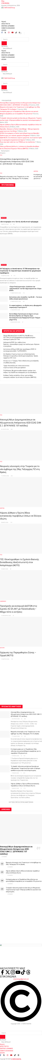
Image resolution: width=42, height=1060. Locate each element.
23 (10, 569)
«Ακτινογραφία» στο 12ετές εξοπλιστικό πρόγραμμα (19, 222)
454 (12, 429)
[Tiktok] (23, 972)
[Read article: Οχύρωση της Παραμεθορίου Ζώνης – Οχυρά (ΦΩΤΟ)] (21, 632)
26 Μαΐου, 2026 (4, 522)
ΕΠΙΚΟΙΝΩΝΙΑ (5, 3)
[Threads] (28, 972)
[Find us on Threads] (19, 33)
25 (22, 309)
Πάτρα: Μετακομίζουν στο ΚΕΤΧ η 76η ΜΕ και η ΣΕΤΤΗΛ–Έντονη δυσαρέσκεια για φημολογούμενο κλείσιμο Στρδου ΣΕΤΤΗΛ (19, 337)
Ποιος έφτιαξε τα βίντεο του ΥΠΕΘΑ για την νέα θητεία (17, 142)
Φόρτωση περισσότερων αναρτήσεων (21, 802)
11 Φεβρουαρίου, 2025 (15, 293)
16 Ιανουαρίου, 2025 (15, 322)
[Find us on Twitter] (5, 32)
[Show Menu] (2, 76)
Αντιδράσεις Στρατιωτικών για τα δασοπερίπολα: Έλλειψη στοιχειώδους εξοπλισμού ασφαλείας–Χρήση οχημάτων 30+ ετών (20, 356)
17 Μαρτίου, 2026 (5, 659)
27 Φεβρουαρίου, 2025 (15, 301)
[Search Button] (2, 36)
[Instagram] (12, 972)
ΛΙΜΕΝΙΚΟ (3, 601)
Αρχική (3, 21)
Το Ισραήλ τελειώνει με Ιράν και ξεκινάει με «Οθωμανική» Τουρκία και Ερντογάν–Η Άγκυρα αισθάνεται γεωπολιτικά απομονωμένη (25, 768)
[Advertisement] (21, 683)
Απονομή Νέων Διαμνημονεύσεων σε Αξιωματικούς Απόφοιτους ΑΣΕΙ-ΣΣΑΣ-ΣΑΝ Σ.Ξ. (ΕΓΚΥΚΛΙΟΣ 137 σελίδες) (17, 161)
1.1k (11, 522)
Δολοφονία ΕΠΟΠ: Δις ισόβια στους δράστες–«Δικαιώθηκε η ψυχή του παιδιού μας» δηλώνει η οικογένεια (21, 344)
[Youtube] (18, 972)
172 (12, 659)
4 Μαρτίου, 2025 (5, 224)
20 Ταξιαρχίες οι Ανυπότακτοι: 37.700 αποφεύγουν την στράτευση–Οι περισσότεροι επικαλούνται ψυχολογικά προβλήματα (20, 271)
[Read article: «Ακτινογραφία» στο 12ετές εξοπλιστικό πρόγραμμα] (21, 205)
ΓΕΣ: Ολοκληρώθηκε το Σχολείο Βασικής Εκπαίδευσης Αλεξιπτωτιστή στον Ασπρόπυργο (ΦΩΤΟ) (19, 562)
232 (24, 773)
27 (22, 322)
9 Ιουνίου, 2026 (15, 755)
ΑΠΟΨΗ (3, 30)
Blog (2, 1)
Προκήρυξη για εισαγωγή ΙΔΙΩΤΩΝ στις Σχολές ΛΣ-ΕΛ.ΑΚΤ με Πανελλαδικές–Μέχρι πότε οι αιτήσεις (18, 609)
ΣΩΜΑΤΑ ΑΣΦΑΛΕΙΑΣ (8, 28)
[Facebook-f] (2, 972)
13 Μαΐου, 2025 (4, 569)
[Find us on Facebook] (2, 32)
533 (24, 301)
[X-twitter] (7, 972)
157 (24, 755)
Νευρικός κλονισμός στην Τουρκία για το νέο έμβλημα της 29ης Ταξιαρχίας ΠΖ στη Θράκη (20, 469)
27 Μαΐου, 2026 (15, 773)
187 (14, 224)
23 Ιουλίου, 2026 (5, 429)
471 (14, 275)
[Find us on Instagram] (9, 32)
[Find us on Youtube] (12, 32)
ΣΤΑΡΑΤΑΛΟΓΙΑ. (16, 1059)
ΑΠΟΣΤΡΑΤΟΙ (5, 24)
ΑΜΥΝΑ (36, 171)
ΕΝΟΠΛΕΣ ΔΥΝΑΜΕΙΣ (7, 26)
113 (24, 293)
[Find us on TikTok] (16, 33)
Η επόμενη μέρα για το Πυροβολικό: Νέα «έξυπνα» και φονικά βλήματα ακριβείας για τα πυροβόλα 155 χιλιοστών (26, 751)
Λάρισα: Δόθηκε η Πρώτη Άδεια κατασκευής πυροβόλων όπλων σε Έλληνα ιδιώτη (20, 516)
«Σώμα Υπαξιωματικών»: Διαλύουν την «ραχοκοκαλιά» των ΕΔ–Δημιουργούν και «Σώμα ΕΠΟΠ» (25, 288)
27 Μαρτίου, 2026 (5, 275)
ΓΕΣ (1, 155)
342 (12, 475)
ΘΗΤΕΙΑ (4, 264)
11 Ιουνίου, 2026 (5, 475)
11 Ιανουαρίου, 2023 (15, 309)
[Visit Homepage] (8, 7)
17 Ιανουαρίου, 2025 (6, 615)
